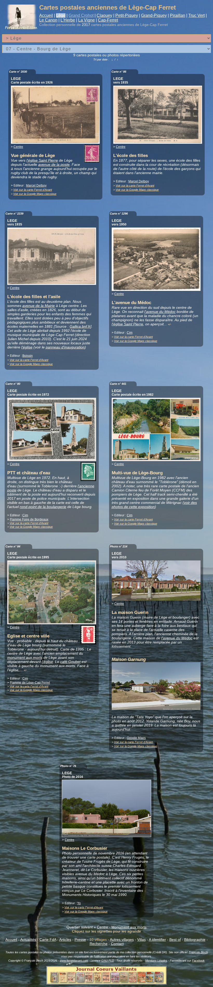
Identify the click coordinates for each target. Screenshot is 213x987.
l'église (26, 347)
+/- (169, 324)
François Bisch (198, 952)
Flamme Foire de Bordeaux (29, 519)
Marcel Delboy (36, 185)
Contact (117, 944)
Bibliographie (194, 939)
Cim (129, 332)
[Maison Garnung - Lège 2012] (156, 709)
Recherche (99, 944)
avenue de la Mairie (38, 306)
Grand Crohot (81, 15)
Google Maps (136, 738)
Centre (18, 147)
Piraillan (177, 15)
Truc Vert (196, 15)
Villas (141, 939)
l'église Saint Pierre (42, 160)
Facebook (198, 960)
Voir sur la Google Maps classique (34, 193)
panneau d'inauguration (65, 347)
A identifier (157, 939)
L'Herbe (68, 20)
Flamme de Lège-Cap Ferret (30, 682)
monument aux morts (24, 657)
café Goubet (70, 662)
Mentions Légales (156, 960)
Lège (60, 15)
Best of (175, 939)
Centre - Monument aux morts (122, 927)
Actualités (28, 939)
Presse (80, 939)
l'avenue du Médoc (160, 312)
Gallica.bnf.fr (80, 326)
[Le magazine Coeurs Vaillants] (106, 983)
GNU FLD (107, 960)
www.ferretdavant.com (74, 960)
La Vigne (86, 20)
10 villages (98, 939)
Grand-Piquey (154, 15)
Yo (79, 903)
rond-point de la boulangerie (43, 507)
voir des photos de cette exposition (154, 505)
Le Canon (48, 20)
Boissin (27, 356)
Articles (65, 939)
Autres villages (122, 939)
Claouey (104, 15)
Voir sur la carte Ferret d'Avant (32, 189)
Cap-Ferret (108, 20)
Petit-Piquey (126, 15)
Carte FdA (47, 939)
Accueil (46, 15)
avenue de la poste (54, 164)
